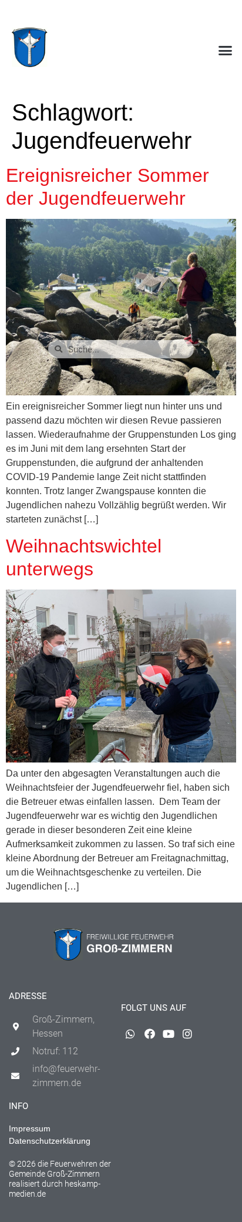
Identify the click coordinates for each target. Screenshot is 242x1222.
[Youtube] (207, 15)
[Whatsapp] (169, 15)
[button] (225, 50)
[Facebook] (188, 15)
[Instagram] (226, 15)
